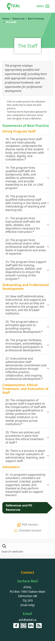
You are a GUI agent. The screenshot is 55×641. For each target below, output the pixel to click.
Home (5, 18)
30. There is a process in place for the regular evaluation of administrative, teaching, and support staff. (25, 456)
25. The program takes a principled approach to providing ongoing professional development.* (24, 327)
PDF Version (29, 525)
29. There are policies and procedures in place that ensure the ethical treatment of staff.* (24, 437)
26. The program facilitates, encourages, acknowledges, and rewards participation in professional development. (24, 345)
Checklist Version (29, 530)
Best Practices (36, 18)
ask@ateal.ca (27, 620)
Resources (18, 18)
